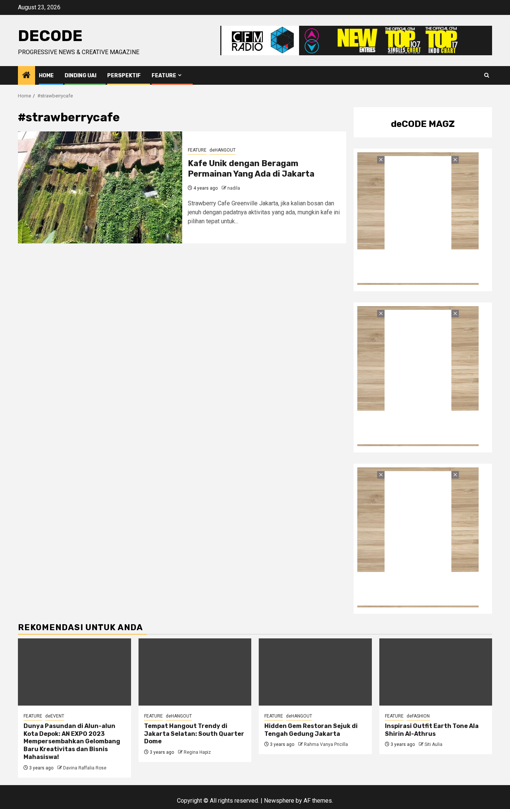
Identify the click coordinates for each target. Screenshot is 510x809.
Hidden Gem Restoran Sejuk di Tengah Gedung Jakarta (311, 729)
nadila (233, 188)
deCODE (50, 36)
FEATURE (164, 75)
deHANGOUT (222, 150)
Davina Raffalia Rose (84, 768)
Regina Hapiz (197, 752)
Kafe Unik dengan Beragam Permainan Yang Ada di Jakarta (251, 168)
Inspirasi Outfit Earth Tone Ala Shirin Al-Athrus (432, 729)
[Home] (26, 76)
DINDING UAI (80, 75)
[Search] (486, 75)
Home (46, 75)
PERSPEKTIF (124, 75)
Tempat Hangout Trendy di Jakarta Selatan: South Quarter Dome (194, 733)
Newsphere (279, 800)
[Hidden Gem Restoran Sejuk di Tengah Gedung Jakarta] (315, 672)
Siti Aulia (433, 744)
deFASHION (418, 716)
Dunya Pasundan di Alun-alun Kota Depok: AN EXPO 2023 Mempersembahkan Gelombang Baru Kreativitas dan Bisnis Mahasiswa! (72, 741)
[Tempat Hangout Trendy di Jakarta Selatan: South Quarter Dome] (195, 672)
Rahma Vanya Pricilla (326, 744)
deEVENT (54, 716)
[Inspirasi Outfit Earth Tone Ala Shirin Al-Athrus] (435, 672)
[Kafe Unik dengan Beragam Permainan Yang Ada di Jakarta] (100, 187)
